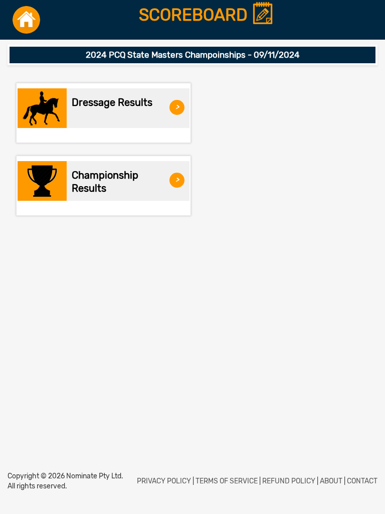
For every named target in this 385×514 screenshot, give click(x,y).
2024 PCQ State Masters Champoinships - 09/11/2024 (193, 55)
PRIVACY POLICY (164, 481)
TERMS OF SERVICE (227, 481)
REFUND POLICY (288, 481)
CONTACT (362, 481)
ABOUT (331, 481)
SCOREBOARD (195, 15)
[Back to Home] (26, 20)
